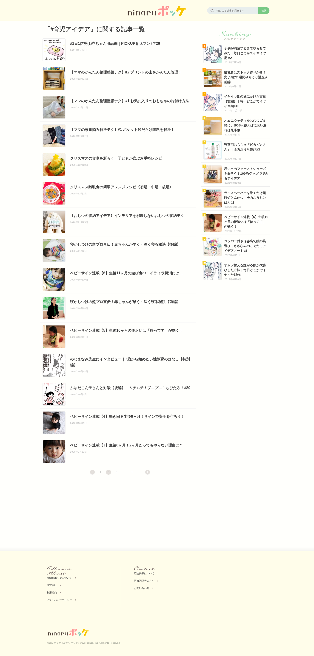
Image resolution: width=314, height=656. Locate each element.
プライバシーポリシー (59, 599)
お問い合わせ (141, 588)
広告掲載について (144, 573)
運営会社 (52, 585)
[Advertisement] (78, 513)
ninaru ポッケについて (59, 577)
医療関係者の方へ (144, 580)
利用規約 (52, 592)
